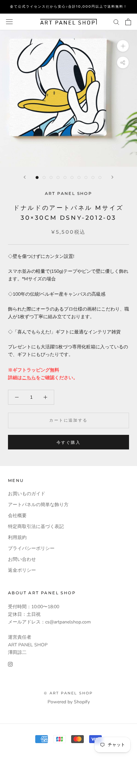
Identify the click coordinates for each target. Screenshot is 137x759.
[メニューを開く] (9, 21)
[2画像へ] (44, 177)
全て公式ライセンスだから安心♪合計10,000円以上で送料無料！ (68, 6)
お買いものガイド (26, 494)
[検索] (116, 22)
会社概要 (17, 515)
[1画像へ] (37, 177)
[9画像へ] (92, 177)
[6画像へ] (71, 177)
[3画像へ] (51, 177)
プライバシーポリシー (31, 548)
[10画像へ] (99, 177)
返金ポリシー (22, 570)
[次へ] (112, 177)
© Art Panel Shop (68, 693)
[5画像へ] (65, 177)
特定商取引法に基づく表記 (36, 526)
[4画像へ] (58, 177)
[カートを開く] (128, 22)
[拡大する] (123, 45)
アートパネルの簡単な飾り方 (38, 504)
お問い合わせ (22, 559)
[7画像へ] (78, 177)
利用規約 (17, 537)
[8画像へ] (85, 177)
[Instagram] (10, 664)
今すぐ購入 (68, 442)
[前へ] (25, 177)
